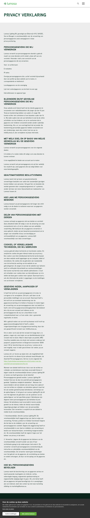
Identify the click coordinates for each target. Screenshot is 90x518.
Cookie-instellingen (11, 514)
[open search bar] (78, 3)
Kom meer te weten (8, 509)
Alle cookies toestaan (28, 514)
